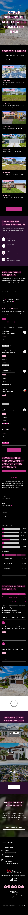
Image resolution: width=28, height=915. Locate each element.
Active (5, 322)
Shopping (21, 318)
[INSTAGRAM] (8, 886)
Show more (14, 450)
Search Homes (14, 209)
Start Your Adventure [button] (14, 827)
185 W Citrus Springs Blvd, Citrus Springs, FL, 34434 (13, 628)
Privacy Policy (20, 905)
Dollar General (5, 331)
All (4, 318)
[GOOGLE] (22, 886)
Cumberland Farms (6, 370)
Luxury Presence (14, 897)
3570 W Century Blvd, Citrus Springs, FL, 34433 (12, 649)
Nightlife (19, 322)
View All (14, 787)
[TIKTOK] (19, 886)
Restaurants (12, 318)
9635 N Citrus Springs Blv (8, 333)
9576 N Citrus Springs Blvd (8, 410)
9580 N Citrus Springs (7, 391)
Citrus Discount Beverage (8, 350)
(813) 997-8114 (9, 856)
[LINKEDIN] (12, 886)
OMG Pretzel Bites (6, 429)
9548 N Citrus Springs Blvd (8, 352)
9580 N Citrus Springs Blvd (8, 372)
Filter (8, 59)
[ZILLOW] (15, 886)
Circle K (4, 389)
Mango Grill (5, 409)
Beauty (12, 322)
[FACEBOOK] (5, 886)
